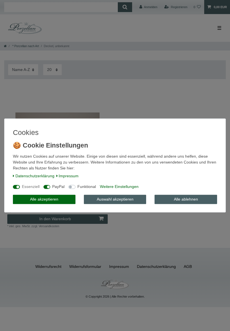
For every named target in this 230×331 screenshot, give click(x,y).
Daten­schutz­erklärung (34, 176)
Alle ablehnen (186, 199)
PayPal (58, 187)
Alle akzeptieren (44, 199)
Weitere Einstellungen (119, 187)
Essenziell (31, 187)
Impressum (69, 176)
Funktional (86, 187)
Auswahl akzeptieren (115, 199)
